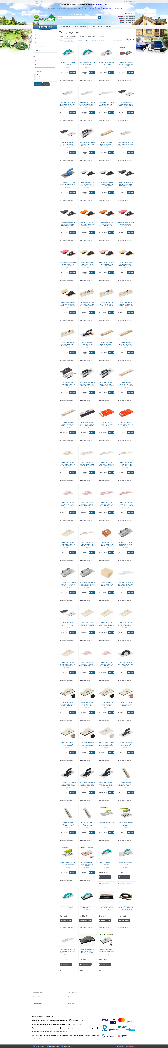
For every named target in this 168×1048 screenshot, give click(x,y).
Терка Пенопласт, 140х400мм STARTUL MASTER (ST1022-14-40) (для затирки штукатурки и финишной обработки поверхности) (126, 146)
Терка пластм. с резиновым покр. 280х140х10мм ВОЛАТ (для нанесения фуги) (87, 744)
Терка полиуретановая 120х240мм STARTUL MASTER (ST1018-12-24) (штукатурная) (68, 464)
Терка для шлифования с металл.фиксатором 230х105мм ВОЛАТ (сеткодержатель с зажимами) (87, 705)
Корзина (119, 1046)
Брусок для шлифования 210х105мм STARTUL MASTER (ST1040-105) (126, 424)
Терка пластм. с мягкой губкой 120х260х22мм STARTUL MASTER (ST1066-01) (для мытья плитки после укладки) (106, 265)
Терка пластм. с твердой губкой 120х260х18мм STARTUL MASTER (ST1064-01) (126, 224)
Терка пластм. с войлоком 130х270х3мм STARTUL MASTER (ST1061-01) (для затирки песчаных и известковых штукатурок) (87, 186)
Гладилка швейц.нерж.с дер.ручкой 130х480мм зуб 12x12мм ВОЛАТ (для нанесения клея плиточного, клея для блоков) (87, 825)
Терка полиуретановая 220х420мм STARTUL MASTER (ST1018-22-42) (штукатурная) (126, 624)
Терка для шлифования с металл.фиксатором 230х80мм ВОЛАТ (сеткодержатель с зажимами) (68, 705)
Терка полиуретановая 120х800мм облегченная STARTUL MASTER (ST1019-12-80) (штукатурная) (126, 505)
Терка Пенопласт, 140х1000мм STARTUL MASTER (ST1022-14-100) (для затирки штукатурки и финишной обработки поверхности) (106, 106)
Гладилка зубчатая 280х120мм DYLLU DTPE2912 (106, 823)
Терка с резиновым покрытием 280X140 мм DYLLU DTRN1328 (106, 950)
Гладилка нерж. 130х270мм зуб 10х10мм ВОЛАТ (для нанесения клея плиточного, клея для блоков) (68, 785)
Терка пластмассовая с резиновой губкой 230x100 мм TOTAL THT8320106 (125, 64)
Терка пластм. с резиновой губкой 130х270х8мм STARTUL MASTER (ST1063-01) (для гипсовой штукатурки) (87, 225)
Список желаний (68, 1046)
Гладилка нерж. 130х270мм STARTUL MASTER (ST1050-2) (67, 183)
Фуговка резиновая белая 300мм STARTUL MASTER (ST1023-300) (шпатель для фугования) (68, 345)
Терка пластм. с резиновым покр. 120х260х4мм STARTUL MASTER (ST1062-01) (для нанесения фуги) (126, 185)
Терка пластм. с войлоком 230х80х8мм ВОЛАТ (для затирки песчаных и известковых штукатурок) (126, 705)
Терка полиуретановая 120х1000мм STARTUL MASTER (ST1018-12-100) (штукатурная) (87, 545)
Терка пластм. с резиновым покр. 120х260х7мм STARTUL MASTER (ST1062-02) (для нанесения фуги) (68, 225)
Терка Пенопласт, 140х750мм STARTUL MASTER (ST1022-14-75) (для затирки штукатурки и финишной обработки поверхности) (68, 953)
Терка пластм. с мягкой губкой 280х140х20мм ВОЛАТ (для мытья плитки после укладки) (106, 744)
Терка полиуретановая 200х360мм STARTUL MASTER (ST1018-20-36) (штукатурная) (68, 664)
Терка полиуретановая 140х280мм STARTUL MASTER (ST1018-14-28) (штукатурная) (68, 544)
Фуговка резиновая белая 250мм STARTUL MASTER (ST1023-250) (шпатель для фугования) (126, 305)
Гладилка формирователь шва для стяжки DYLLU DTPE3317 (68, 863)
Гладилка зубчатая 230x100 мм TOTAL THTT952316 (87, 63)
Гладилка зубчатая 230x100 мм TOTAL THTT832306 (68, 906)
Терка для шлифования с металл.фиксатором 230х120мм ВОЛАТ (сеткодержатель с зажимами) (106, 705)
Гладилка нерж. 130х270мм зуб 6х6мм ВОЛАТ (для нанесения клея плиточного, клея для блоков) (87, 785)
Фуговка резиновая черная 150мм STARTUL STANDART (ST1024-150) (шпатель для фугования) (87, 425)
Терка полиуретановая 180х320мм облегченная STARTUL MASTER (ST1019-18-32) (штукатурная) (106, 665)
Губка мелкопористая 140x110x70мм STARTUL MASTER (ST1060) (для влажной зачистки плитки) (106, 585)
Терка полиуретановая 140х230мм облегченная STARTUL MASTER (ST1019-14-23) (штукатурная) (87, 665)
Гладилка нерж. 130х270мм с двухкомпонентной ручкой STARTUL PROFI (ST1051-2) (126, 544)
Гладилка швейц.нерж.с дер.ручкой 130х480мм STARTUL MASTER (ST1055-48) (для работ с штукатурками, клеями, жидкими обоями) (126, 386)
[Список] (130, 39)
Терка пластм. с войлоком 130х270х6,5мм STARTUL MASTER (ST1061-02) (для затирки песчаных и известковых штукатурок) (106, 186)
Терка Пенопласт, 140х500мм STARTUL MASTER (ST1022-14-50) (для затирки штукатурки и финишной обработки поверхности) (126, 586)
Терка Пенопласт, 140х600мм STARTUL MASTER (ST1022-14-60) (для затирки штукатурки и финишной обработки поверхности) (87, 106)
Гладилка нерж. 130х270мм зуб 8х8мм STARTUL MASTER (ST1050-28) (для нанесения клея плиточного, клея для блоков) (87, 146)
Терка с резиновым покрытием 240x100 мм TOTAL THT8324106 (87, 907)
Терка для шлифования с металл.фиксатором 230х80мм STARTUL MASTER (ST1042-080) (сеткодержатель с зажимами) (126, 106)
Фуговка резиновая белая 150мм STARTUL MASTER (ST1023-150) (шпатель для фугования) (87, 305)
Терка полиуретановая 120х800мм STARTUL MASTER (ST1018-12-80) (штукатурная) (106, 464)
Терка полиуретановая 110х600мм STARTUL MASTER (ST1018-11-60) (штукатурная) (87, 464)
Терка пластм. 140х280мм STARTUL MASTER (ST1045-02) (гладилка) (126, 664)
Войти (125, 1)
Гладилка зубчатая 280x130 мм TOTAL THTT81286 (106, 63)
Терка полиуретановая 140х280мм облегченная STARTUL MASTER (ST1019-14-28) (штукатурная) (68, 505)
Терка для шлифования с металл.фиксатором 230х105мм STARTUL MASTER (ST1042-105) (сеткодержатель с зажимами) (68, 625)
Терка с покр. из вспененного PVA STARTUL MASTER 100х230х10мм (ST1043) (87, 951)
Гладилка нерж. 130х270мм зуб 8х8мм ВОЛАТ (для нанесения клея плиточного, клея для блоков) (106, 785)
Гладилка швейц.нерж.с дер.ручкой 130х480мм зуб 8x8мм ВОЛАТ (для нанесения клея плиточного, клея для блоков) (125, 785)
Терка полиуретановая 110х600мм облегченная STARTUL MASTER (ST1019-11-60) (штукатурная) (106, 505)
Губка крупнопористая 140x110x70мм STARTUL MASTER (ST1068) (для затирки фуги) (106, 545)
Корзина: (130, 13)
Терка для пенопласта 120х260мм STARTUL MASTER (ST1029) (68, 384)
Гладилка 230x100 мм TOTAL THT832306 (68, 63)
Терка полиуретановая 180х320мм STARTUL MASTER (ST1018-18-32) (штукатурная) (106, 624)
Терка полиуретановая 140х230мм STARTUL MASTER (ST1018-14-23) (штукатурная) (87, 624)
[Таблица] (133, 39)
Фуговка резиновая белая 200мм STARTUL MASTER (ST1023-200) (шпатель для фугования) (106, 305)
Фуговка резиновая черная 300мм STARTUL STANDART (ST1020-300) (107, 907)
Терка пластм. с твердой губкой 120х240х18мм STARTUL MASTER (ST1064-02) (68, 264)
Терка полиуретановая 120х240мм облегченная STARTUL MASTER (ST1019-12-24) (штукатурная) (87, 505)
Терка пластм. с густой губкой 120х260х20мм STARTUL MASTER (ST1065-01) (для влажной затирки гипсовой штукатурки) (87, 266)
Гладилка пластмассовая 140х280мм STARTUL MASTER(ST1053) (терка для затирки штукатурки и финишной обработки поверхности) (87, 346)
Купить (73, 72)
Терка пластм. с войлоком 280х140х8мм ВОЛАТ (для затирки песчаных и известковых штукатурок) (67, 745)
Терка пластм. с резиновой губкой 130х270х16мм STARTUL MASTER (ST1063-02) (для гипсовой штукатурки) (106, 225)
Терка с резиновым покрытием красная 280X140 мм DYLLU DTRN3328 (87, 864)
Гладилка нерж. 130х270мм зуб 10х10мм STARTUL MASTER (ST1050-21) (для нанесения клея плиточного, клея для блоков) (87, 386)
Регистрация (131, 1)
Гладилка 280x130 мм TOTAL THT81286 (126, 863)
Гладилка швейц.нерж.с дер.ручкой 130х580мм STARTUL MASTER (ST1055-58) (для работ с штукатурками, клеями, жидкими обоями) (68, 425)
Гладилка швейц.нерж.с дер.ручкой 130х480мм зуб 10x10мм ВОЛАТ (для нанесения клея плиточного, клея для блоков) (68, 825)
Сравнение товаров (54, 1046)
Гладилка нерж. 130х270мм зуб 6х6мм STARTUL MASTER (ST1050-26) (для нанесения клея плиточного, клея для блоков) (106, 386)
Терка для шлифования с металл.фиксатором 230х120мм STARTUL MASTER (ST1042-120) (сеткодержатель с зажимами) (68, 146)
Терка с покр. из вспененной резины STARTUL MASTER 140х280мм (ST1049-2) (126, 907)
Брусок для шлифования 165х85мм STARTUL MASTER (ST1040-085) (106, 424)
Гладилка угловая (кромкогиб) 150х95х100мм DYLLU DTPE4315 (126, 824)
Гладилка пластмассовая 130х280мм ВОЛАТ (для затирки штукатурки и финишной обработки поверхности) (126, 745)
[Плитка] (127, 39)
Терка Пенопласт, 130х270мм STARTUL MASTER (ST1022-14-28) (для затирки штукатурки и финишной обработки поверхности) (68, 106)
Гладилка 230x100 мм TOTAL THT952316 (106, 863)
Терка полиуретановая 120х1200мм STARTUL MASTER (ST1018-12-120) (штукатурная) (126, 465)
